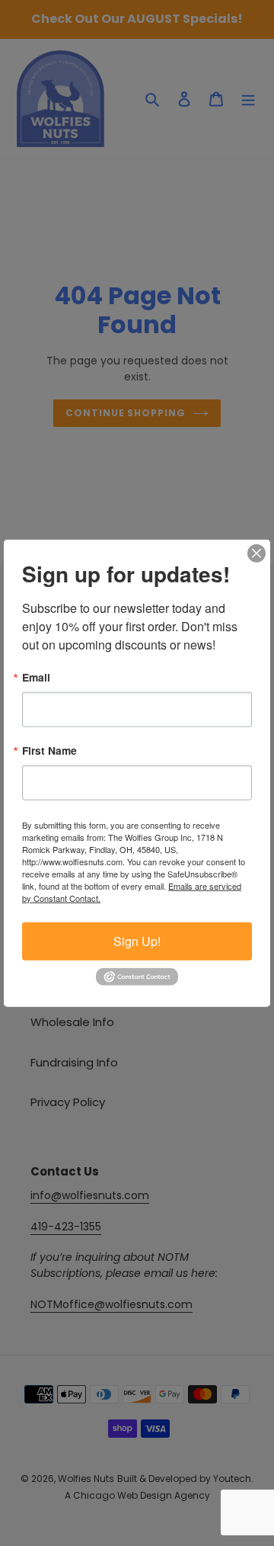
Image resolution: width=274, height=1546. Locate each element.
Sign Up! (137, 940)
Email (36, 677)
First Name (49, 751)
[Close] (256, 553)
